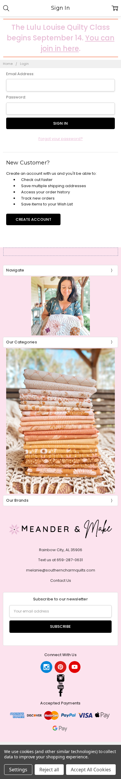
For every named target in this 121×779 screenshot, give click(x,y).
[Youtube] (74, 667)
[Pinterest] (60, 667)
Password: (16, 97)
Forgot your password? (60, 138)
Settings (18, 769)
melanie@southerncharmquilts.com (60, 570)
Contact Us (60, 580)
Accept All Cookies (91, 769)
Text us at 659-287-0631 (60, 560)
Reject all (49, 769)
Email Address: (20, 74)
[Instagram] (46, 667)
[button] (60, 678)
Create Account (33, 219)
